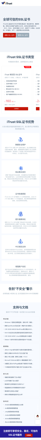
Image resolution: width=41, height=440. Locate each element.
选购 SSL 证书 (9, 35)
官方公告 (5, 374)
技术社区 (5, 401)
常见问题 (5, 319)
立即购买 (16, 108)
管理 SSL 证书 (23, 35)
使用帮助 (5, 346)
